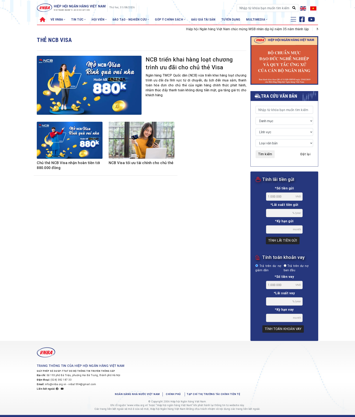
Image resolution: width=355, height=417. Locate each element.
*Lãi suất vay (284, 293)
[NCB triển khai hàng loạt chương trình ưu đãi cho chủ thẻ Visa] (89, 86)
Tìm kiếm (265, 154)
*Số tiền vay (284, 277)
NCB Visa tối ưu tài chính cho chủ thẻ (141, 163)
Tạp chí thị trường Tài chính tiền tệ (213, 394)
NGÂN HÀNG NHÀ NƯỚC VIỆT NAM (137, 394)
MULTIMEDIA (256, 19)
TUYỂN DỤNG (230, 19)
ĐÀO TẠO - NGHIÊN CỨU (130, 19)
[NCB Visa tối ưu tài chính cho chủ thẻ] (141, 142)
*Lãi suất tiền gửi (284, 205)
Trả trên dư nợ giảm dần (268, 268)
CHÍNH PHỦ (173, 394)
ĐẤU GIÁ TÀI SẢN (203, 19)
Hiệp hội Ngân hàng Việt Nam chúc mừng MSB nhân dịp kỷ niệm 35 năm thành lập (240, 29)
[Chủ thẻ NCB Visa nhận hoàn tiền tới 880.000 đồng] (70, 141)
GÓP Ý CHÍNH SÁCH (169, 19)
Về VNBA (57, 19)
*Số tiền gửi (284, 188)
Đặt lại (305, 154)
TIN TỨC (77, 19)
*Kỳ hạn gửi (284, 221)
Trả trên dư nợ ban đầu (296, 268)
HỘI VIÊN (98, 19)
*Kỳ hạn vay (284, 310)
